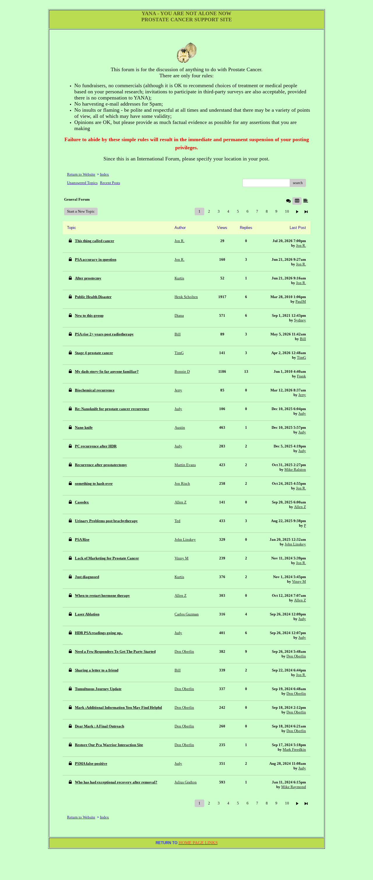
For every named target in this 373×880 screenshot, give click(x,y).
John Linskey (295, 544)
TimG (301, 357)
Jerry (302, 395)
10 (287, 211)
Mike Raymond (293, 787)
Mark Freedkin (294, 749)
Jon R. (301, 245)
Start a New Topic (81, 211)
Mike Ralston (295, 469)
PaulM (300, 301)
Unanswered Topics (82, 183)
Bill (303, 339)
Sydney (300, 320)
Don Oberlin (296, 656)
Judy (302, 413)
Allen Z (300, 507)
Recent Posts (110, 183)
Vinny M (299, 581)
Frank (301, 376)
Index (104, 174)
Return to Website (81, 174)
